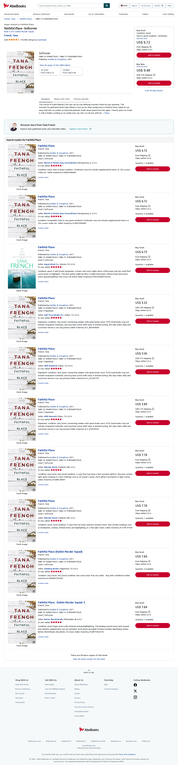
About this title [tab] (62, 98)
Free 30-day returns (154, 90)
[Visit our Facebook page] (135, 685)
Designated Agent (81, 711)
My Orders (19, 698)
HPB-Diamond (50, 365)
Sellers (145, 14)
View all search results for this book (89, 659)
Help (169, 5)
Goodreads (42, 39)
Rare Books (69, 14)
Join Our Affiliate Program (55, 689)
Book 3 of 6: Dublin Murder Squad (19, 31)
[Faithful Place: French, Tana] (22, 186)
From (47, 71)
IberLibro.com (131, 741)
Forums (77, 698)
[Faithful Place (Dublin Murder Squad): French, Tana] (22, 592)
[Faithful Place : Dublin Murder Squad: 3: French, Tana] (22, 643)
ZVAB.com (146, 741)
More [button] (107, 113)
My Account (145, 5)
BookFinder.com (89, 746)
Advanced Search (11, 14)
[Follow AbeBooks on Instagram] (135, 697)
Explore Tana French (78, 129)
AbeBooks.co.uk (34, 741)
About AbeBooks (81, 684)
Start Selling (168, 14)
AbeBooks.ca (116, 741)
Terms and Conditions (127, 754)
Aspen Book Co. (51, 264)
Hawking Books (51, 568)
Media (77, 689)
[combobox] (71, 5)
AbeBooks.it (81, 741)
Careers (77, 693)
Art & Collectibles (96, 14)
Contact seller (43, 177)
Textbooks (123, 14)
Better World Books (53, 619)
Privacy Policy (80, 702)
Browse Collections (41, 14)
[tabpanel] (85, 108)
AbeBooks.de (51, 741)
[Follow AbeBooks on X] (135, 691)
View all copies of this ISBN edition (55, 65)
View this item (142, 38)
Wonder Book (50, 467)
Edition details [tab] (81, 98)
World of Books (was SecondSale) (60, 163)
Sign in (134, 5)
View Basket (20, 702)
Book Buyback (50, 693)
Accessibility (79, 716)
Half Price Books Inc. (54, 315)
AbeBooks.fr (66, 741)
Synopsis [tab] (45, 98)
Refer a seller (50, 698)
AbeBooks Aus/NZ (98, 741)
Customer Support (111, 689)
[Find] (107, 5)
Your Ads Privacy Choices (84, 707)
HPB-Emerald (50, 416)
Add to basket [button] (154, 55)
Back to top (89, 672)
